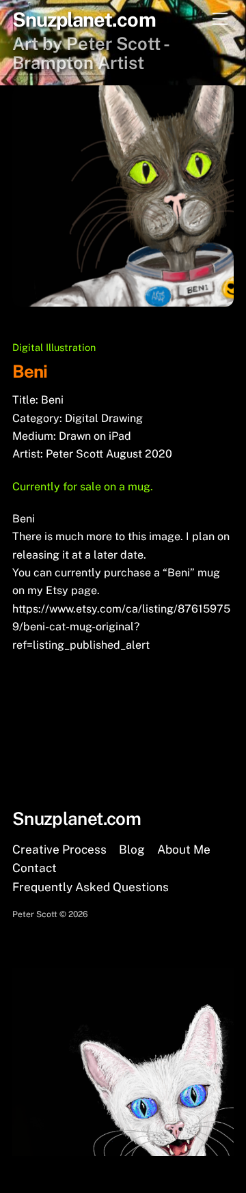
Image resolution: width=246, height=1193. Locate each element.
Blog (132, 849)
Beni (29, 371)
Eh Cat (52, 697)
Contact (34, 868)
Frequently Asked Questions (90, 887)
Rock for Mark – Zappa (154, 719)
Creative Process (59, 849)
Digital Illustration (54, 347)
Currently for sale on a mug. (82, 486)
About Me (183, 849)
